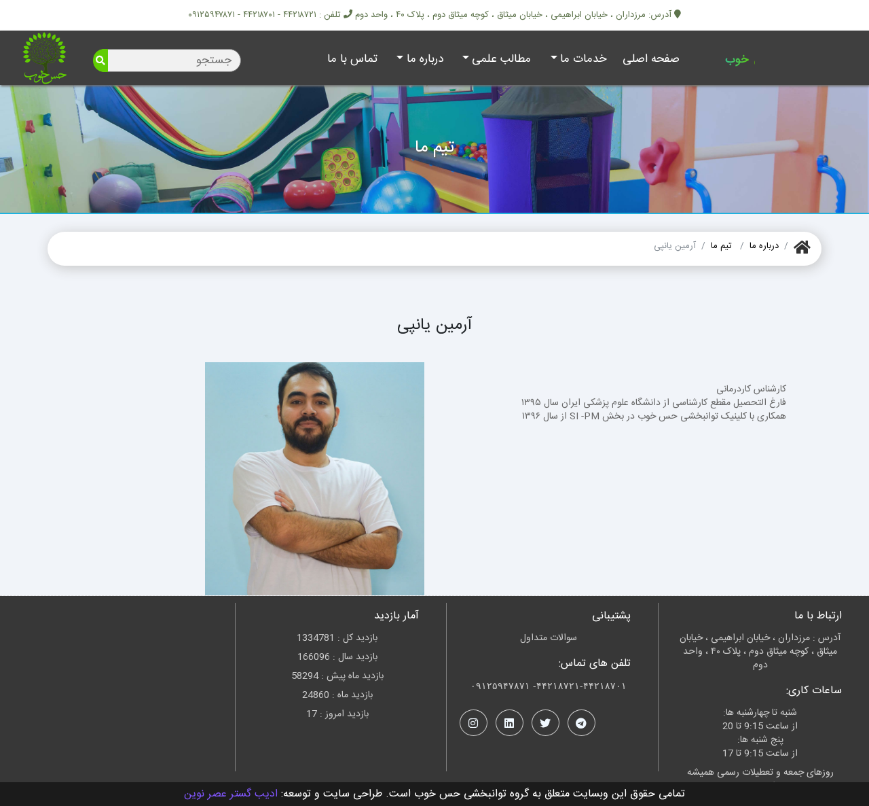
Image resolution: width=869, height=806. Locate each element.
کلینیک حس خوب (770, 59)
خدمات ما (583, 59)
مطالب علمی (501, 59)
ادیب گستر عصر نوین (231, 794)
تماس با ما (352, 59)
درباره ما (425, 59)
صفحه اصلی (651, 59)
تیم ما (721, 246)
